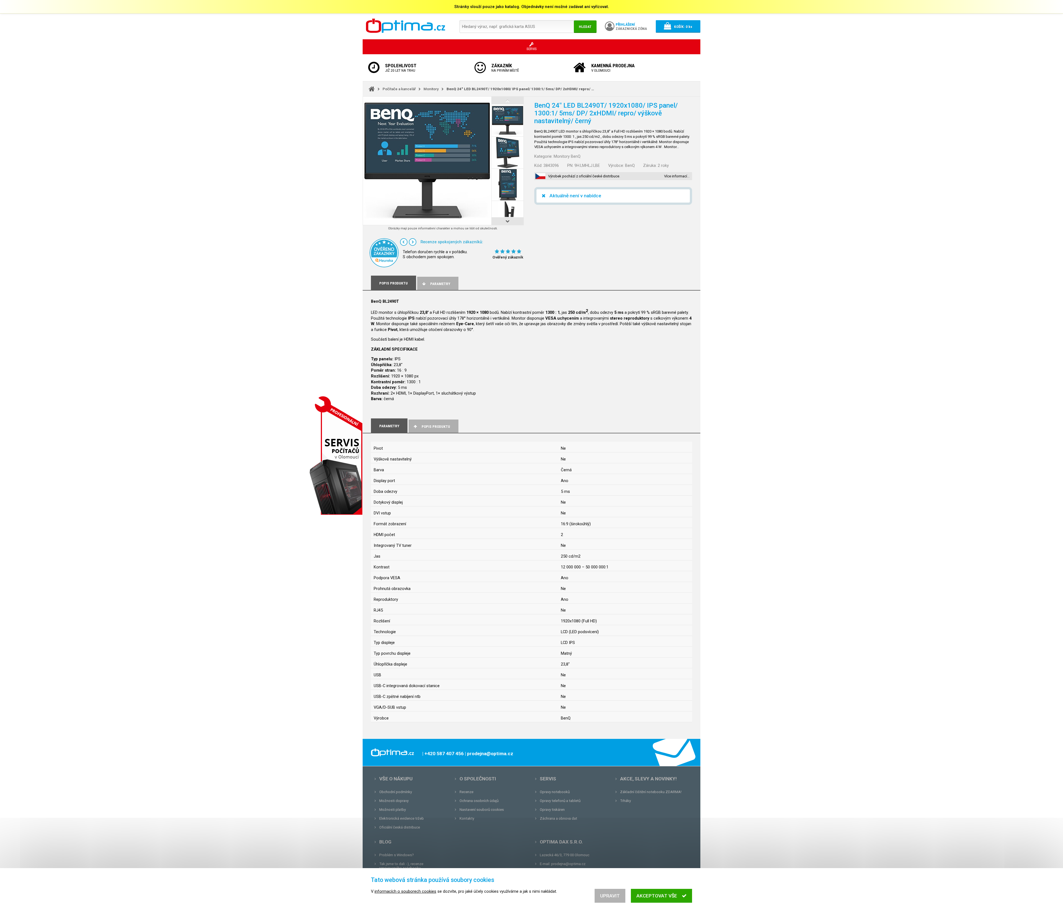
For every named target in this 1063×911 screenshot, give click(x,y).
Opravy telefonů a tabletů (560, 801)
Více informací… (677, 176)
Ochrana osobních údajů (479, 801)
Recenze (466, 792)
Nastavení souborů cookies (482, 810)
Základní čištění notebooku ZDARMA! (651, 792)
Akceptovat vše (656, 896)
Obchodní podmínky (395, 792)
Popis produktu (436, 427)
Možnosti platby (392, 810)
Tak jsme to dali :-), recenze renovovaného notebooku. (401, 866)
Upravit (610, 896)
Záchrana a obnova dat (558, 818)
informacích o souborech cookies (405, 891)
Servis (548, 778)
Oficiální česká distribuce (399, 827)
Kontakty (467, 818)
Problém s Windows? (396, 855)
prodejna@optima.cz (568, 864)
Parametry (440, 284)
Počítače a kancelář (399, 89)
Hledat (585, 27)
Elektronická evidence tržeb (401, 818)
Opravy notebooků (555, 792)
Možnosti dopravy (394, 801)
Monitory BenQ (567, 156)
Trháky (625, 801)
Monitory (431, 89)
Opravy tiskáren (552, 810)
